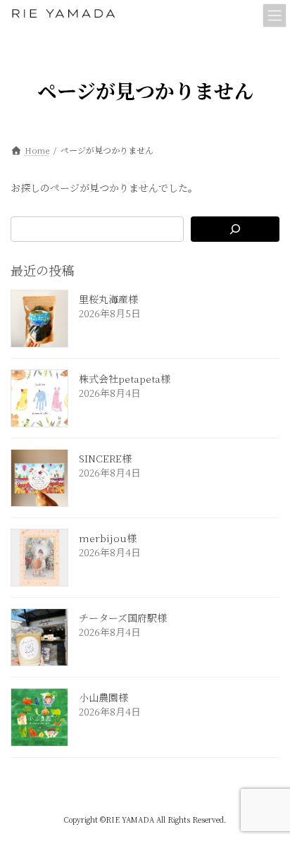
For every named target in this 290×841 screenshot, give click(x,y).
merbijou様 (108, 538)
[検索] (235, 229)
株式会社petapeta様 (124, 379)
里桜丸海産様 (108, 299)
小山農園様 (103, 698)
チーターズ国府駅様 (123, 617)
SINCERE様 (105, 458)
